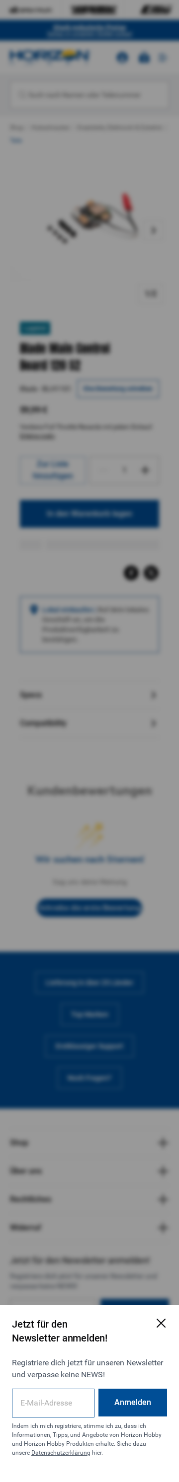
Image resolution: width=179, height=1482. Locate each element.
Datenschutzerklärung (60, 1452)
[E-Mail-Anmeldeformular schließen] (161, 1323)
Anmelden (132, 1402)
